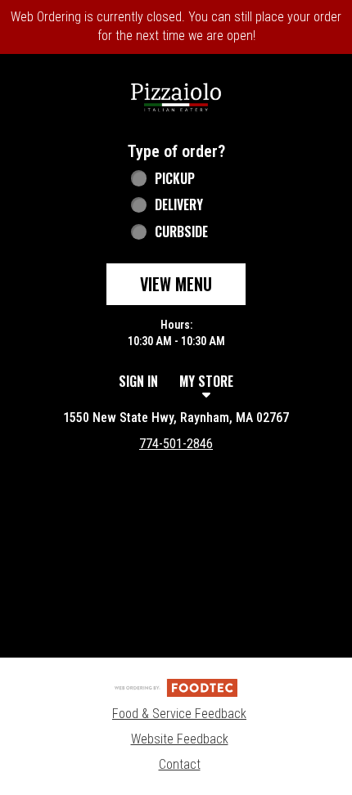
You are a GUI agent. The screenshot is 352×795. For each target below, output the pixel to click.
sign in (138, 381)
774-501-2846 (176, 443)
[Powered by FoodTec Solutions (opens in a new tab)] (176, 686)
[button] (176, 96)
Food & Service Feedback (179, 713)
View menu (176, 284)
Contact (180, 764)
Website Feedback (179, 739)
